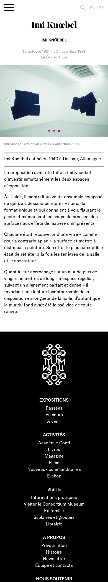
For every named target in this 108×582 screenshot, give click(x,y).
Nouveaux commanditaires (54, 469)
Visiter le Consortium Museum (54, 503)
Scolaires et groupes (54, 517)
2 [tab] (54, 131)
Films (54, 462)
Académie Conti (54, 442)
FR (101, 7)
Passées (54, 407)
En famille (54, 510)
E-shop (54, 475)
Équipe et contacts (54, 565)
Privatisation (54, 545)
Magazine (54, 455)
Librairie (54, 523)
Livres (54, 449)
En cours (54, 414)
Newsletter (54, 558)
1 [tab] (49, 131)
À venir (54, 421)
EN (92, 7)
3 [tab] (59, 131)
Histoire (54, 551)
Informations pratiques (54, 497)
